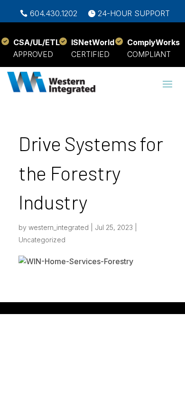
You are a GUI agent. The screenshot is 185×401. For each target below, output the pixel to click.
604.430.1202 (53, 13)
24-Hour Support (134, 13)
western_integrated (58, 227)
